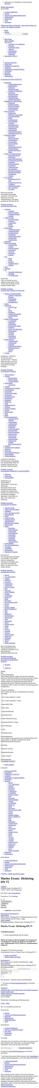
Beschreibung (5, 913)
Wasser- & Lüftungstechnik (13, 154)
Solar (6, 267)
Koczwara (8, 590)
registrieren (21, 44)
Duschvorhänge (13, 143)
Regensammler (12, 430)
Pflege (10, 310)
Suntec (7, 626)
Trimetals (7, 631)
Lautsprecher (12, 223)
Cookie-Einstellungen (11, 12)
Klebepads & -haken (14, 326)
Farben (7, 304)
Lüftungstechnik (13, 167)
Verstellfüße (8, 548)
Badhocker (11, 103)
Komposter (8, 400)
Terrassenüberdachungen (12, 452)
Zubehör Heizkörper (14, 99)
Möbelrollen (12, 540)
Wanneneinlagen (13, 149)
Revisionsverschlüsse (14, 171)
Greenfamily (8, 391)
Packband (11, 333)
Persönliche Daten (13, 47)
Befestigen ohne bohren (15, 115)
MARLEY (8, 597)
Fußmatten (8, 511)
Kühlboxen (8, 402)
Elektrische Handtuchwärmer (13, 88)
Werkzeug (8, 474)
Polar (6, 612)
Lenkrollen (11, 538)
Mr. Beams (8, 600)
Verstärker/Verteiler (14, 214)
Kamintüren (11, 165)
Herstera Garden (9, 587)
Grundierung (12, 300)
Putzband (11, 334)
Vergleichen (5, 903)
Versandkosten (34, 1056)
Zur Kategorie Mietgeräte (8, 658)
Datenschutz (8, 19)
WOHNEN (8, 779)
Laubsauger (11, 385)
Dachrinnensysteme (14, 155)
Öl (9, 309)
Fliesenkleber (12, 299)
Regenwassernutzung (11, 417)
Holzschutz (8, 305)
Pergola (7, 410)
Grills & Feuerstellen (11, 393)
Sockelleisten (12, 174)
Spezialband (12, 336)
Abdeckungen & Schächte (13, 419)
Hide (6, 589)
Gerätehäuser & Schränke (12, 388)
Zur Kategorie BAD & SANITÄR (11, 79)
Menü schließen (9, 41)
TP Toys (7, 629)
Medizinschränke (13, 104)
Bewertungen (14, 913)
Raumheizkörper (13, 98)
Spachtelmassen (13, 302)
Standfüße (11, 274)
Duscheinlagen (12, 140)
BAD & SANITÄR (10, 771)
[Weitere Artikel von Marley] (4, 886)
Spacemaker (8, 621)
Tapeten (7, 353)
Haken (10, 118)
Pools (6, 413)
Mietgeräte (8, 852)
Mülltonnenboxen (10, 405)
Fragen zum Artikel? (11, 955)
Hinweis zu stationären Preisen (14, 1030)
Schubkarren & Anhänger (12, 447)
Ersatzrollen (11, 535)
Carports (7, 376)
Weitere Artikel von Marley (13, 957)
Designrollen (12, 531)
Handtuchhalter (13, 120)
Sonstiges (7, 268)
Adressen (11, 49)
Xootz (6, 641)
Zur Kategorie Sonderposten (9, 660)
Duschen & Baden (10, 135)
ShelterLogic (8, 617)
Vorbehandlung (13, 316)
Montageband (12, 331)
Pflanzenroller (9, 412)
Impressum (8, 22)
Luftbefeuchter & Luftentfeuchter (10, 520)
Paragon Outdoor (10, 607)
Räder (6, 415)
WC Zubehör (8, 177)
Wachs (10, 317)
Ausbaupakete (12, 422)
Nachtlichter (12, 235)
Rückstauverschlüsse (14, 172)
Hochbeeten (8, 395)
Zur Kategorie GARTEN (8, 371)
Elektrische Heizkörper (15, 91)
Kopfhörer (11, 221)
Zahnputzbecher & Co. (15, 133)
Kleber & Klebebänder (11, 319)
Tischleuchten (12, 238)
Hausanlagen (12, 425)
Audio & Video (9, 218)
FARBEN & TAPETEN (12, 774)
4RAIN (7, 575)
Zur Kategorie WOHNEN (8, 504)
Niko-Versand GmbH (11, 602)
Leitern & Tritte (9, 518)
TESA (6, 628)
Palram (7, 606)
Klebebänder (12, 324)
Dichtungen (11, 157)
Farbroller (11, 344)
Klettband (11, 327)
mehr (23, 919)
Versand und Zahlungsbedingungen (15, 15)
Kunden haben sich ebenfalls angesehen (26, 990)
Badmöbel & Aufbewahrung (13, 101)
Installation (11, 162)
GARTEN (8, 776)
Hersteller (7, 781)
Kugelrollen (11, 536)
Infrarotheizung (13, 96)
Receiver (11, 262)
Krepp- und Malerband (15, 329)
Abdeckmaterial (13, 341)
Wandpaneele (9, 550)
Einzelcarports (12, 378)
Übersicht (11, 46)
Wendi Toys (8, 636)
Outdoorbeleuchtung (14, 236)
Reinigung (11, 312)
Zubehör (10, 176)
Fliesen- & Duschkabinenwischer (15, 146)
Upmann (7, 633)
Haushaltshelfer (9, 514)
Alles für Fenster (9, 508)
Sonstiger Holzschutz (14, 314)
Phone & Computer (10, 243)
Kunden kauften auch (7, 990)
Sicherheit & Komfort (14, 132)
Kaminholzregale (10, 397)
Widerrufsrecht (9, 17)
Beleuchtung (8, 228)
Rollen (7, 526)
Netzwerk (11, 252)
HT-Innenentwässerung (15, 160)
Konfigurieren (11, 1086)
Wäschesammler (13, 108)
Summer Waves (9, 624)
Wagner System (9, 634)
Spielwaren (8, 451)
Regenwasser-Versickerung (12, 436)
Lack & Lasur (12, 307)
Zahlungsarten (12, 51)
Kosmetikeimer (12, 121)
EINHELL (8, 580)
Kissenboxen (8, 398)
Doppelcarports (13, 380)
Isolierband (11, 322)
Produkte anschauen (7, 204)
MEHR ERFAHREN (7, 7)
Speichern (4, 988)
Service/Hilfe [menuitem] (13, 15)
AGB (6, 20)
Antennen (7, 209)
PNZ (6, 611)
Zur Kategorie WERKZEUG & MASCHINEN (15, 471)
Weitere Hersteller (10, 643)
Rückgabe (8, 1016)
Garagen (7, 386)
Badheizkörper (12, 86)
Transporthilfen (9, 454)
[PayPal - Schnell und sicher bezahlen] (12, 874)
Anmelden (11, 44)
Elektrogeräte (8, 383)
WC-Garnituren (13, 188)
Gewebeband (12, 321)
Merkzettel (11, 54)
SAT (6, 257)
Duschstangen (12, 142)
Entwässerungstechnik (15, 159)
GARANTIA (9, 584)
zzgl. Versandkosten (14, 893)
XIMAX (7, 639)
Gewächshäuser (9, 390)
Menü (6, 30)
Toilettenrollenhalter (14, 186)
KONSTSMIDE (9, 592)
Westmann (8, 638)
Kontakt (7, 14)
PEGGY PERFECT (11, 609)
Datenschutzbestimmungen (19, 983)
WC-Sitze (11, 189)
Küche (7, 516)
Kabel (10, 258)
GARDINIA (8, 585)
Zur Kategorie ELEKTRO (9, 206)
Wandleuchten (12, 240)
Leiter (6, 403)
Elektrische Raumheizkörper (13, 93)
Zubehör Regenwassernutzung (14, 443)
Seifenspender (12, 130)
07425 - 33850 (5, 1003)
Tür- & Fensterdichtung (12, 545)
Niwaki (7, 604)
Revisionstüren (12, 169)
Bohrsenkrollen (13, 530)
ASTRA (7, 578)
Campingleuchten (13, 231)
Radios (10, 224)
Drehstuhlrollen (13, 533)
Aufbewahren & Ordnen (12, 509)
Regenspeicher (12, 434)
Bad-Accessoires (10, 111)
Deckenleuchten (13, 233)
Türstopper (8, 547)
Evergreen (8, 582)
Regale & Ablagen (13, 106)
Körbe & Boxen (13, 110)
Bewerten (4, 907)
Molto (6, 599)
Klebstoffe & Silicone (14, 346)
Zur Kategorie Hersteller (8, 572)
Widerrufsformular (10, 1020)
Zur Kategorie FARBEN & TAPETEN (12, 290)
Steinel (7, 623)
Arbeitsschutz (12, 343)
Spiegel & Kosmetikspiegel (13, 124)
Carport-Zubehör (13, 381)
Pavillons (7, 407)
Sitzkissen (8, 449)
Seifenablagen (12, 128)
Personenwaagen (13, 126)
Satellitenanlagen (13, 263)
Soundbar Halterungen (15, 272)
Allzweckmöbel (9, 375)
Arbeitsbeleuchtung (14, 229)
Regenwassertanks (13, 432)
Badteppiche (12, 113)
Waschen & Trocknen (11, 552)
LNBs (10, 260)
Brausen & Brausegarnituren (13, 137)
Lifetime (7, 594)
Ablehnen (4, 1086)
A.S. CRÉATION (10, 577)
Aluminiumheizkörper (14, 84)
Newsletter (8, 1031)
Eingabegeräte (12, 245)
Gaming (10, 246)
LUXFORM (8, 595)
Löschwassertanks (13, 429)
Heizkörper (8, 82)
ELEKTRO (8, 773)
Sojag (6, 619)
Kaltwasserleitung (13, 164)
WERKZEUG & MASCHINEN (14, 778)
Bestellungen (12, 52)
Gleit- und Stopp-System (12, 513)
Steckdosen (11, 253)
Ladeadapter (12, 250)
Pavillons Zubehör (10, 408)
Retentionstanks (13, 439)
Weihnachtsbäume (10, 456)
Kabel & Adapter (13, 213)
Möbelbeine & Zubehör (12, 523)
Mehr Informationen (7, 1084)
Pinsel (10, 351)
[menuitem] (21, 12)
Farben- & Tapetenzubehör (13, 294)
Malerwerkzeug (9, 339)
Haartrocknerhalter (14, 116)
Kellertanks (11, 427)
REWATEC (8, 614)
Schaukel (7, 446)
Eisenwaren (8, 476)
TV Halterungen (13, 275)
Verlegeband (12, 338)
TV (6, 270)
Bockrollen (11, 528)
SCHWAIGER (9, 616)
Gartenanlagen (12, 424)
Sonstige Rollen (13, 542)
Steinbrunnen (12, 441)
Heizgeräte (8, 241)
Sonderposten (9, 854)
